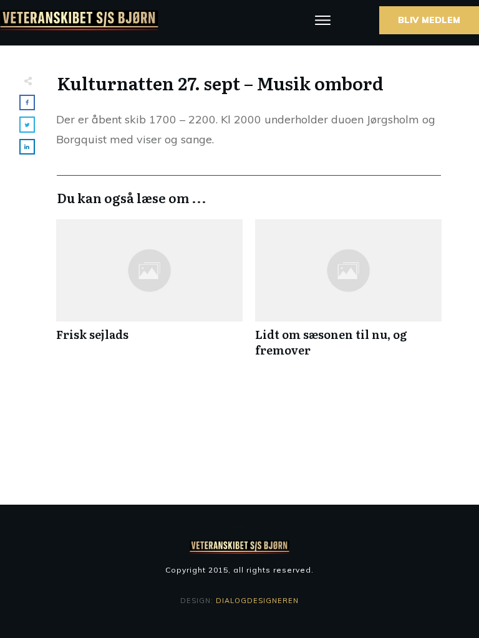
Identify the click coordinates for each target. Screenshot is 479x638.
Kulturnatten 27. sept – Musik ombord (220, 83)
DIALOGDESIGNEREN (257, 600)
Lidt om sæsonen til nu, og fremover (348, 294)
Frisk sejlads (149, 294)
